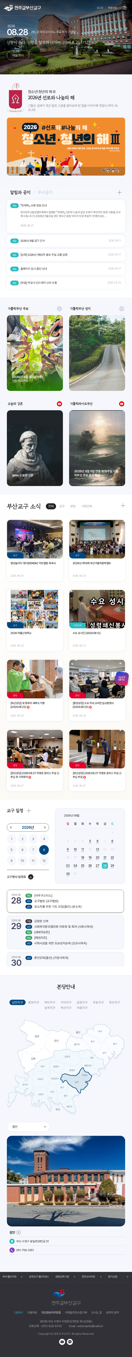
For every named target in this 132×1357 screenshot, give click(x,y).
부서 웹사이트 (10, 1276)
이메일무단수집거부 (76, 1312)
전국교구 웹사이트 (38, 1276)
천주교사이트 (88, 1276)
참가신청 (112, 1276)
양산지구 (114, 1002)
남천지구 (17, 1002)
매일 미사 (18, 55)
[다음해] (44, 827)
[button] (108, 171)
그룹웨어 (18, 1312)
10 (22, 861)
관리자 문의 (112, 1312)
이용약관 (32, 1312)
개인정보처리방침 (51, 1312)
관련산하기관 (62, 1276)
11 (33, 861)
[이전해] (11, 827)
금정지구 (82, 1002)
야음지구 (82, 1008)
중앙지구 (33, 1002)
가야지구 (66, 1002)
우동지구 (98, 1002)
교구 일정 (15, 810)
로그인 (100, 8)
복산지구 (66, 1008)
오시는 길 (96, 1312)
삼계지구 (49, 1008)
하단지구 (49, 1002)
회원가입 (112, 8)
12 (44, 861)
